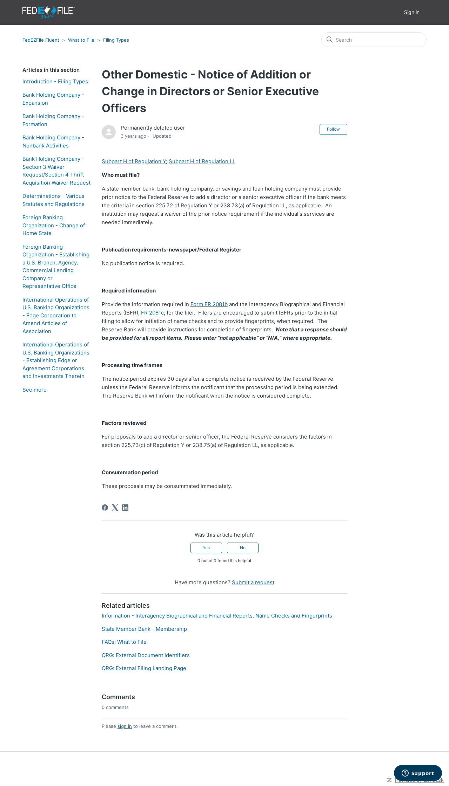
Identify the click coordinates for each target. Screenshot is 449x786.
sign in (125, 726)
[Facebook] (105, 507)
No (243, 547)
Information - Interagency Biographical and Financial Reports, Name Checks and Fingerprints (217, 615)
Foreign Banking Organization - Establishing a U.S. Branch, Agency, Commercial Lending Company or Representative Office (55, 266)
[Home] (48, 12)
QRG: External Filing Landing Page (144, 668)
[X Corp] (115, 507)
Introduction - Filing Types (55, 81)
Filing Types (116, 40)
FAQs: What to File (124, 642)
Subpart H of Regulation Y (134, 161)
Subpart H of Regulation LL (202, 161)
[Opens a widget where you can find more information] (418, 773)
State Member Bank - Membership (144, 629)
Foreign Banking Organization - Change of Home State (53, 225)
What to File (81, 40)
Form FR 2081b (209, 304)
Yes (206, 547)
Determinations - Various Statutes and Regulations (53, 200)
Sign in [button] (412, 12)
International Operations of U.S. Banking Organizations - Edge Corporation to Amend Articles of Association (55, 315)
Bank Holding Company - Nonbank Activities (53, 141)
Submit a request (253, 582)
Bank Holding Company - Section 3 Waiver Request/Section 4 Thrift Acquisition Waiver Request (56, 171)
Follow (333, 129)
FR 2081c (152, 312)
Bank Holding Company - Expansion (53, 98)
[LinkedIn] (125, 507)
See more (34, 389)
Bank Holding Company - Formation (53, 120)
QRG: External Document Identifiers (146, 655)
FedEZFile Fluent (40, 40)
